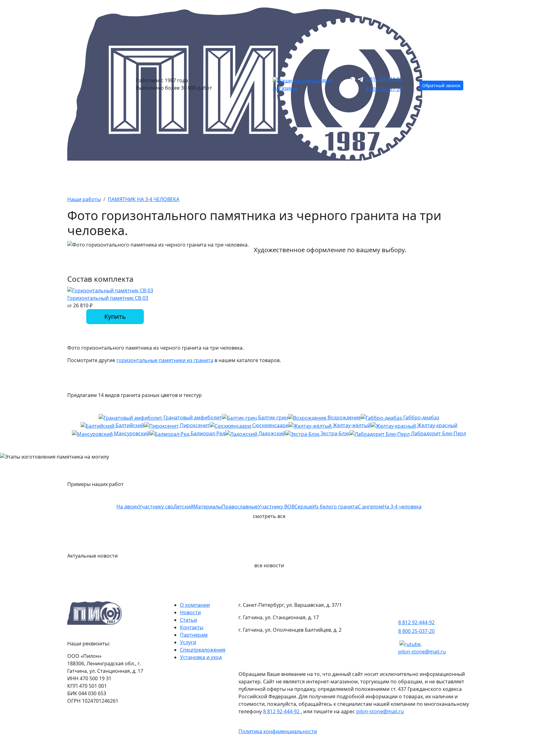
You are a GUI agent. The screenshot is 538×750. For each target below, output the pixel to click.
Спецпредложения (202, 649)
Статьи (188, 619)
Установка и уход (201, 657)
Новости (190, 612)
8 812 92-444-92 (384, 79)
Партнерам (194, 634)
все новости (269, 565)
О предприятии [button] (384, 176)
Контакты (454, 176)
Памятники (137, 176)
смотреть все (269, 516)
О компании (195, 604)
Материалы (248, 176)
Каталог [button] (79, 176)
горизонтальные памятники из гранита (164, 360)
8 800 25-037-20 (384, 89)
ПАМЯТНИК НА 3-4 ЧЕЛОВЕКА (143, 199)
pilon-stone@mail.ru (422, 651)
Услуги (188, 642)
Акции (192, 176)
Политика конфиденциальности (277, 731)
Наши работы (314, 176)
